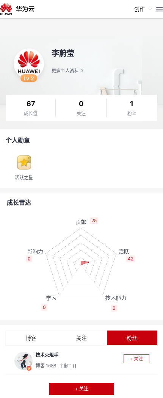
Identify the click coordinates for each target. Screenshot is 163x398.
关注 (81, 113)
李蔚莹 (63, 53)
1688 (51, 365)
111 (73, 366)
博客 (31, 338)
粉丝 (131, 113)
